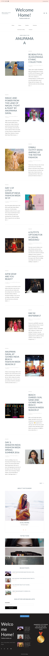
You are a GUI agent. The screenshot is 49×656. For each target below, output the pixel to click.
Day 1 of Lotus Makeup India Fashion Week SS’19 (12, 193)
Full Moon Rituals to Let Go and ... (21, 584)
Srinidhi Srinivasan (16, 282)
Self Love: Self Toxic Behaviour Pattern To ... (23, 578)
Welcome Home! (24, 12)
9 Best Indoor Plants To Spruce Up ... (21, 591)
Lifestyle (35, 25)
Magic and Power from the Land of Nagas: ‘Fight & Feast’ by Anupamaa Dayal (12, 105)
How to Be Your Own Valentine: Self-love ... (23, 572)
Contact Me (45, 1)
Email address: (7, 602)
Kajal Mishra (39, 65)
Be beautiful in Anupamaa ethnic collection (35, 58)
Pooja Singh (38, 160)
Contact (30, 29)
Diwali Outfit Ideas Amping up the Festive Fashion (35, 152)
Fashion (27, 25)
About (19, 25)
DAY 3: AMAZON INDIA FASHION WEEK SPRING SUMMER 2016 (13, 447)
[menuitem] (45, 1)
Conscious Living (21, 29)
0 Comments (7, 283)
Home (13, 25)
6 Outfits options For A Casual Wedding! (35, 236)
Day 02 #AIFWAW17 (34, 314)
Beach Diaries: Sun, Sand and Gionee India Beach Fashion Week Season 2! (36, 402)
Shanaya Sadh (38, 243)
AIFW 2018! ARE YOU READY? (10, 276)
